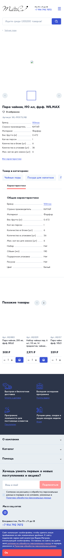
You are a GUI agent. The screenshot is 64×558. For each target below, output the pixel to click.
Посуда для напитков (40, 177)
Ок (6, 552)
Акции (39, 422)
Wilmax (36, 122)
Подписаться (50, 484)
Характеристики (16, 185)
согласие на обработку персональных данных (29, 543)
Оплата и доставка (13, 398)
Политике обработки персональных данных (28, 497)
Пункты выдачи (43, 398)
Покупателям (10, 424)
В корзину (19, 360)
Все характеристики (11, 159)
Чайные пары (10, 30)
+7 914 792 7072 (43, 9)
